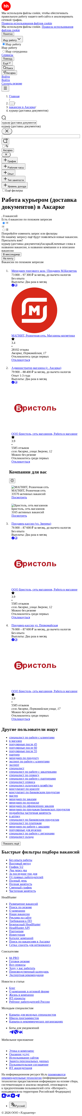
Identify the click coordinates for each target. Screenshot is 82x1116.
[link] (8, 67)
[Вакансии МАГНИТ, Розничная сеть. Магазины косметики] (44, 310)
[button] (6, 76)
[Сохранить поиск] (5, 141)
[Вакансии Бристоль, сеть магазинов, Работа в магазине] (44, 408)
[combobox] (19, 123)
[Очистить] (7, 131)
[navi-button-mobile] (5, 88)
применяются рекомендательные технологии (33, 1076)
